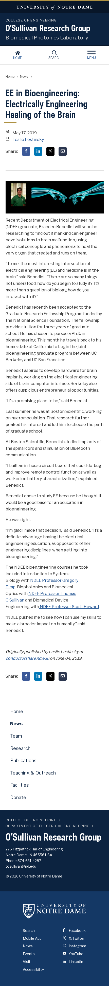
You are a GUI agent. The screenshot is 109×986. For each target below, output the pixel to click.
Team (16, 736)
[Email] (63, 151)
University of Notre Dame (54, 7)
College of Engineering (31, 820)
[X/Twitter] (50, 151)
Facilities (19, 785)
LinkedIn (75, 961)
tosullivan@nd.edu (21, 866)
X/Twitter (76, 938)
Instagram (77, 946)
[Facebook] (26, 151)
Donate (18, 797)
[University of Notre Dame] (54, 911)
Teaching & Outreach (33, 773)
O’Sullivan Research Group (48, 28)
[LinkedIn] (38, 151)
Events (29, 954)
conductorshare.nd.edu (27, 658)
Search (54, 58)
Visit (26, 961)
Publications (23, 760)
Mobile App (32, 938)
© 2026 (12, 876)
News (24, 76)
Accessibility (33, 969)
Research (20, 748)
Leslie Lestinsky (28, 139)
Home (17, 58)
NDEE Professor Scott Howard (69, 606)
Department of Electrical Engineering (48, 826)
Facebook (77, 930)
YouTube (75, 954)
